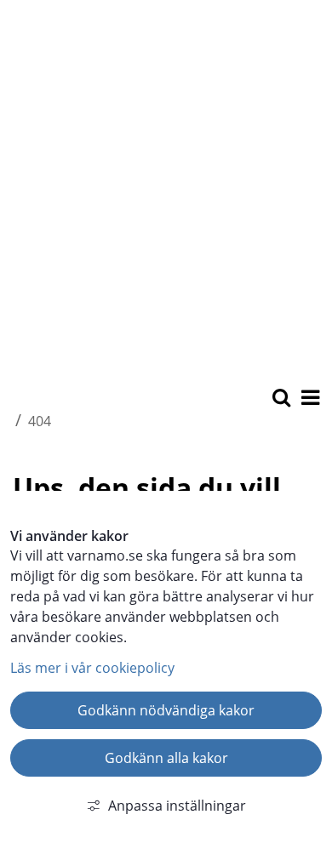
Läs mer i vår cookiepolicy (92, 667)
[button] (309, 399)
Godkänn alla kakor (166, 758)
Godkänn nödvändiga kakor (166, 710)
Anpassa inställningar (177, 805)
